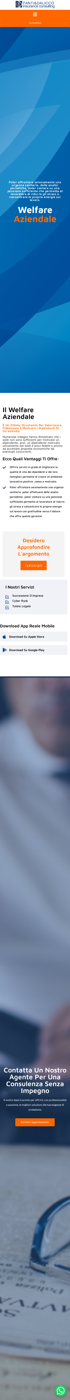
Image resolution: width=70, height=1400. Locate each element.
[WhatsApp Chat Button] (60, 1390)
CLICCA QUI (33, 565)
